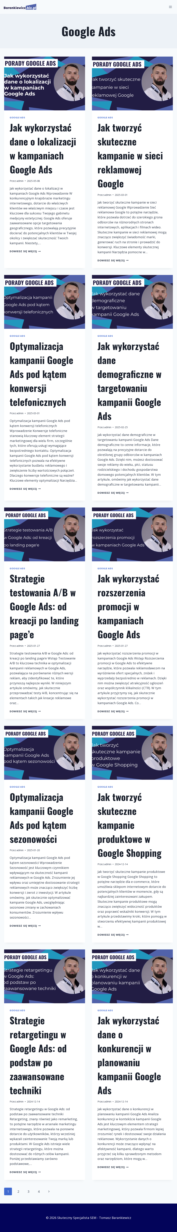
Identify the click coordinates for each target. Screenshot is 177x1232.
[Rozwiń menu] (170, 6)
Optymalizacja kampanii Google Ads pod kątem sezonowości (41, 818)
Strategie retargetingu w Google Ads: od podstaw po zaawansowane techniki (38, 1055)
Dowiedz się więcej (25, 251)
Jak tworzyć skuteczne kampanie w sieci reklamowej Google (130, 155)
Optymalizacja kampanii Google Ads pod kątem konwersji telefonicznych (41, 374)
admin (20, 181)
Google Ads (17, 117)
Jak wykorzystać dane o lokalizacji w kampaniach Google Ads (43, 148)
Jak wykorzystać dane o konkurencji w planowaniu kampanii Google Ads (129, 1055)
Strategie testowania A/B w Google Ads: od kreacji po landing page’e (44, 606)
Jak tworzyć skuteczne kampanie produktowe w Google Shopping (129, 825)
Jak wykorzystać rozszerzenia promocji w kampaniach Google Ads (128, 606)
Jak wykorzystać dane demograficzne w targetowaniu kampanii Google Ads (129, 381)
